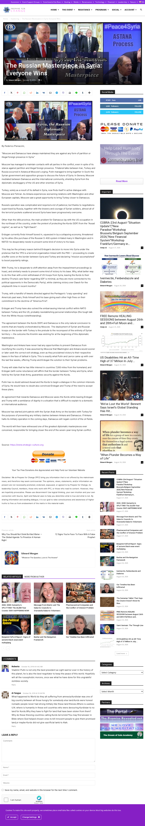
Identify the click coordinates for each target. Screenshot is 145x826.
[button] (141, 9)
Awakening (15, 19)
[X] (11, 93)
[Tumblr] (83, 93)
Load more (121, 653)
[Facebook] (4, 93)
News (56, 59)
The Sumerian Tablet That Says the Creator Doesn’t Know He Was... (130, 600)
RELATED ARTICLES (12, 577)
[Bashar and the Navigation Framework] (48, 625)
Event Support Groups (31, 2)
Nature (133, 2)
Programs (101, 9)
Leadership (122, 2)
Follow (138, 106)
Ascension (15, 2)
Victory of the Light (88, 59)
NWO (62, 59)
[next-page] (8, 648)
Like (139, 100)
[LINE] (76, 93)
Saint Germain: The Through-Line (130, 625)
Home (54, 9)
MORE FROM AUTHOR (34, 577)
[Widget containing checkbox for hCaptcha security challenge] (23, 799)
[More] (89, 93)
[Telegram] (56, 93)
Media (76, 2)
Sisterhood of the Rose (52, 2)
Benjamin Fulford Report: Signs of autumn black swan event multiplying (16, 640)
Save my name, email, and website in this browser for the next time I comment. (41, 790)
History (49, 59)
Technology (99, 2)
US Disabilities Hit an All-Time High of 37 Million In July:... (119, 359)
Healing (67, 2)
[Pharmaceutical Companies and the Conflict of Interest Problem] (80, 593)
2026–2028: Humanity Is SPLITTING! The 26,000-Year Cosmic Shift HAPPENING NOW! (15, 608)
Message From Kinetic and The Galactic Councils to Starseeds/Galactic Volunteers (47, 608)
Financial (111, 2)
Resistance (84, 9)
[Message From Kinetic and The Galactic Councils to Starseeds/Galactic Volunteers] (48, 593)
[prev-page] (3, 648)
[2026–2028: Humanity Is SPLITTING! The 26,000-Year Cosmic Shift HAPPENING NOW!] (16, 593)
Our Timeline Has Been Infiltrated (80, 637)
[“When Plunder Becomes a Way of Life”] (121, 436)
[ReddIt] (30, 93)
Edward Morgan (15, 80)
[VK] (43, 93)
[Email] (50, 93)
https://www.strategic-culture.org (26, 444)
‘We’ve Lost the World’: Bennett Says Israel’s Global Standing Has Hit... (120, 407)
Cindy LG (103, 248)
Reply (14, 685)
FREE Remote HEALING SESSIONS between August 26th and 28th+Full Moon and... (121, 319)
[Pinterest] (17, 93)
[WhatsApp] (24, 93)
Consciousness (21, 59)
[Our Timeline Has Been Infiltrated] (80, 625)
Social (115, 9)
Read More (122, 181)
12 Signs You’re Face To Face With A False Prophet (75, 536)
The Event (67, 9)
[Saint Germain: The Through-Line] (107, 629)
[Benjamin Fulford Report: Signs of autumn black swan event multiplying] (16, 625)
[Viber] (63, 93)
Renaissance (87, 2)
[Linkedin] (37, 93)
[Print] (69, 93)
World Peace (101, 59)
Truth (77, 59)
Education (32, 59)
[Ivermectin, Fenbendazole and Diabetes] (121, 264)
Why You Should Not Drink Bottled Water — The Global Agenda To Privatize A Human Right (22, 537)
